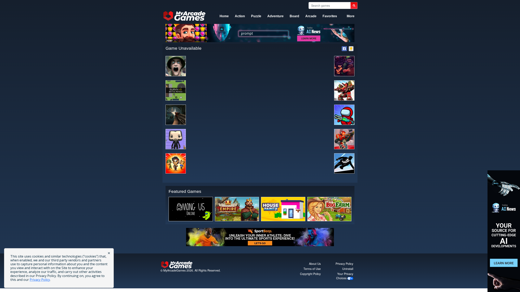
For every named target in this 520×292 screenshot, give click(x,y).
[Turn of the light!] (351, 48)
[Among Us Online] (191, 209)
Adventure (275, 16)
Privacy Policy (344, 264)
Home (224, 16)
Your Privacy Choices (344, 276)
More (350, 16)
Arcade (310, 16)
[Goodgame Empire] (237, 209)
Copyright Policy (310, 274)
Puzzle (256, 16)
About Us (315, 264)
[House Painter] (283, 209)
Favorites (330, 16)
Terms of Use (312, 269)
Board (294, 16)
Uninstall (347, 269)
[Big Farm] (329, 209)
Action (240, 16)
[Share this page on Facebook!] (344, 48)
